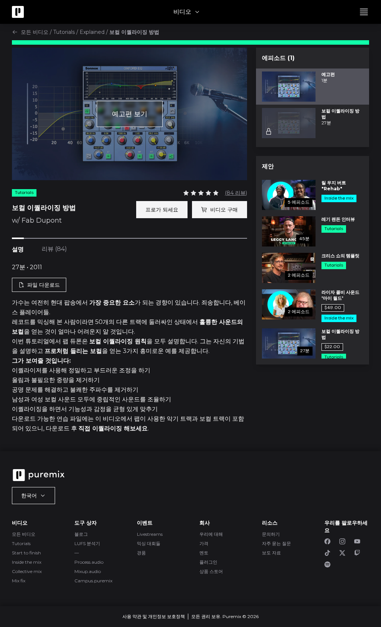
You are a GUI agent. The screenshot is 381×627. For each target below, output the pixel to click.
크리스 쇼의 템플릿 (340, 255)
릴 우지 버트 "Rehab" (333, 185)
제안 (268, 166)
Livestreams (150, 534)
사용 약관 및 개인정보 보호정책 (153, 616)
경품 (141, 553)
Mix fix (18, 580)
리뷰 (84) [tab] (54, 248)
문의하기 (271, 534)
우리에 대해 (211, 534)
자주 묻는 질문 (276, 543)
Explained (92, 32)
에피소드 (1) (278, 57)
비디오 (182, 11)
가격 (203, 543)
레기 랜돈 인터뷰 (338, 219)
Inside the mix (26, 562)
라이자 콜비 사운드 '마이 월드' (340, 295)
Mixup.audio (87, 571)
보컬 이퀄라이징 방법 (340, 334)
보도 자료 (271, 553)
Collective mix (27, 571)
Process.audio (88, 562)
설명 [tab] (18, 249)
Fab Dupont (42, 220)
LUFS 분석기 (87, 543)
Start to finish (26, 553)
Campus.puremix (93, 580)
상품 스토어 (211, 571)
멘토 (203, 553)
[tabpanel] (129, 348)
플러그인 (208, 562)
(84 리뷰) (236, 193)
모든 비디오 (34, 32)
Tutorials (64, 32)
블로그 (81, 534)
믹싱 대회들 (148, 543)
